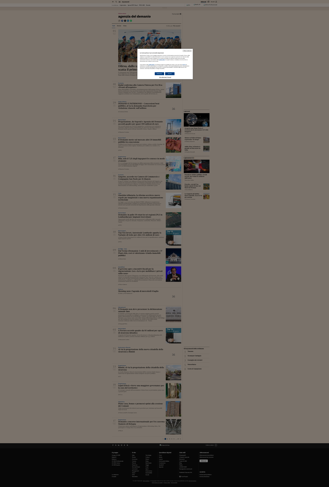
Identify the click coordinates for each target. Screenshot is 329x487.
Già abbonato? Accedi (165, 77)
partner (184, 64)
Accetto (170, 73)
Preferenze (159, 73)
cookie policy (162, 59)
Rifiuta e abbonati (187, 50)
